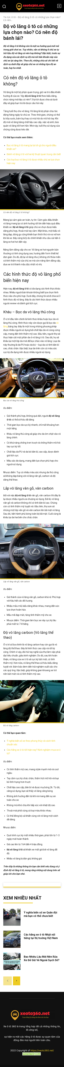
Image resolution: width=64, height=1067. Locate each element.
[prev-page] (7, 980)
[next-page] (16, 980)
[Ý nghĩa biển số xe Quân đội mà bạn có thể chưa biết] (12, 917)
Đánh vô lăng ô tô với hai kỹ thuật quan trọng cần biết (34, 154)
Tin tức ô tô (9, 17)
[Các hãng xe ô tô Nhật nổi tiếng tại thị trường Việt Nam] (12, 939)
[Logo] (31, 6)
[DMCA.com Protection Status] (32, 1054)
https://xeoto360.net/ (42, 1050)
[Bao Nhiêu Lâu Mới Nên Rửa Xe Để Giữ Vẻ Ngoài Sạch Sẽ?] (12, 961)
